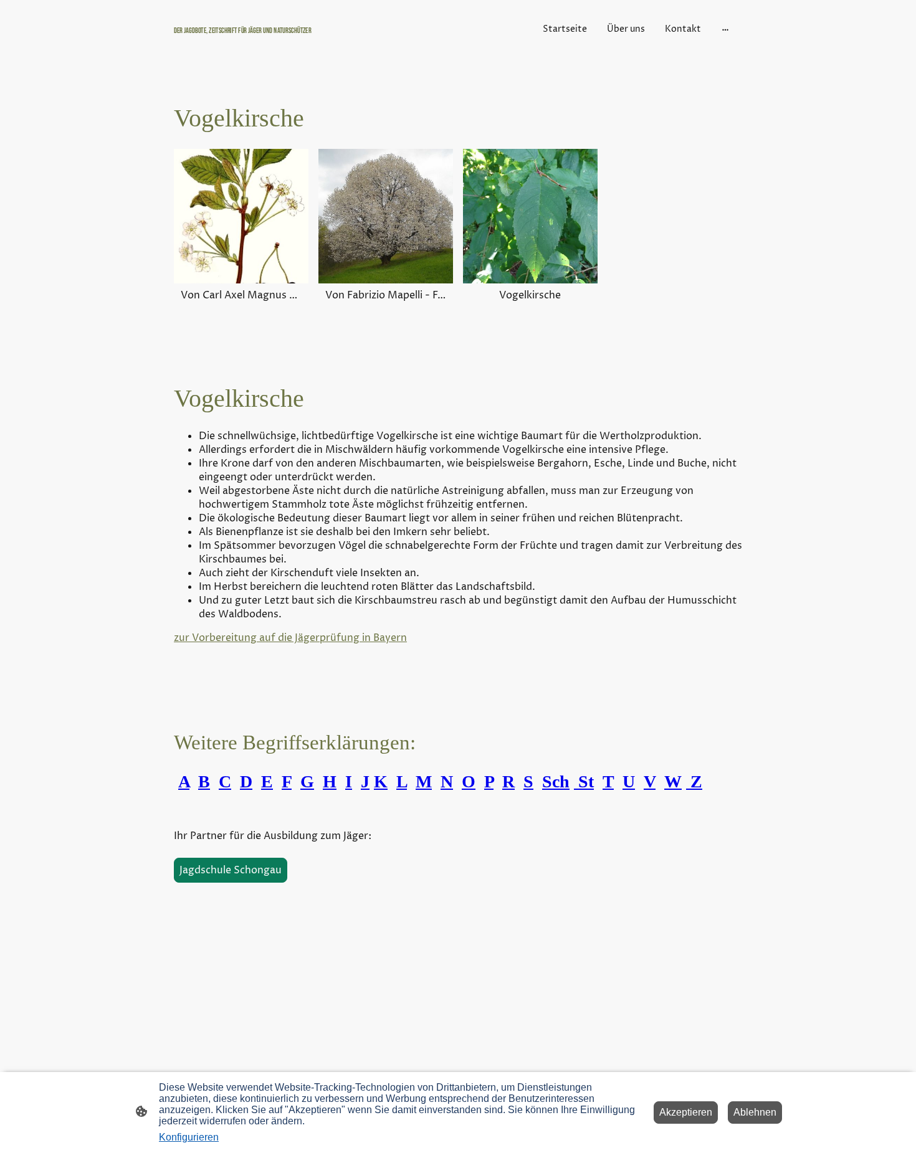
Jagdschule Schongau (230, 870)
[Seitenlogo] (265, 42)
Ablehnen (754, 1112)
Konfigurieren (189, 1137)
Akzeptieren (685, 1112)
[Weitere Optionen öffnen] (725, 28)
